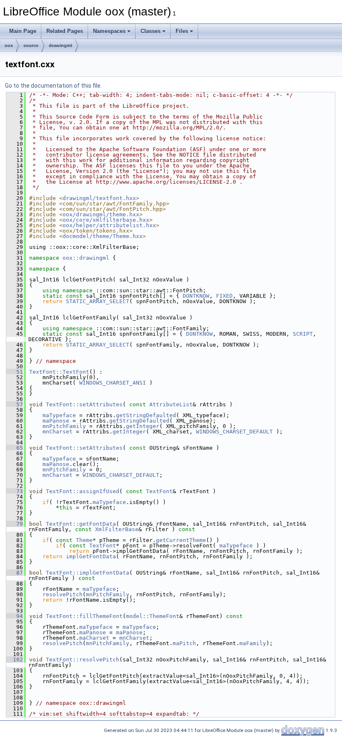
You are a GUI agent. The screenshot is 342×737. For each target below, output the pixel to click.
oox (9, 45)
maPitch (184, 643)
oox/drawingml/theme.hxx (101, 214)
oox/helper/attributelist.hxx (109, 225)
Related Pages (64, 31)
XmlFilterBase (116, 529)
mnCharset (58, 431)
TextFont (159, 491)
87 (14, 573)
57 (14, 404)
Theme (84, 540)
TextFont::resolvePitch (82, 659)
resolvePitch (63, 594)
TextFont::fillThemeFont (84, 616)
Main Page (22, 31)
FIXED (224, 296)
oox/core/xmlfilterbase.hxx (106, 220)
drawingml (60, 45)
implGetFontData (91, 556)
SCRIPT (303, 334)
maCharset (94, 638)
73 (14, 491)
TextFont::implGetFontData (87, 573)
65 (14, 448)
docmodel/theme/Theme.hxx (103, 236)
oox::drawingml (86, 258)
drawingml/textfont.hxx (99, 198)
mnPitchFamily (64, 426)
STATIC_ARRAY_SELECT (97, 301)
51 (14, 372)
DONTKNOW (196, 296)
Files (182, 31)
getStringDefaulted (146, 415)
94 (14, 616)
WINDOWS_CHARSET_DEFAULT (234, 431)
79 (14, 524)
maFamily (252, 643)
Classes (151, 31)
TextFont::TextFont (59, 372)
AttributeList (171, 404)
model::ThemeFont (152, 616)
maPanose (56, 421)
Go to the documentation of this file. (53, 85)
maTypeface (59, 415)
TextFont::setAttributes (84, 404)
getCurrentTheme (181, 540)
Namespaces (109, 31)
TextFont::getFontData (81, 524)
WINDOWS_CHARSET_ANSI (112, 383)
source (30, 45)
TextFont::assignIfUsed (82, 491)
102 (14, 659)
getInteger (142, 426)
